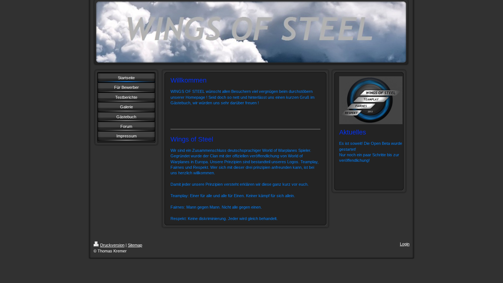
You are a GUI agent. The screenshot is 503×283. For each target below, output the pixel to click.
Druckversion (112, 245)
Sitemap (135, 245)
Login (404, 244)
